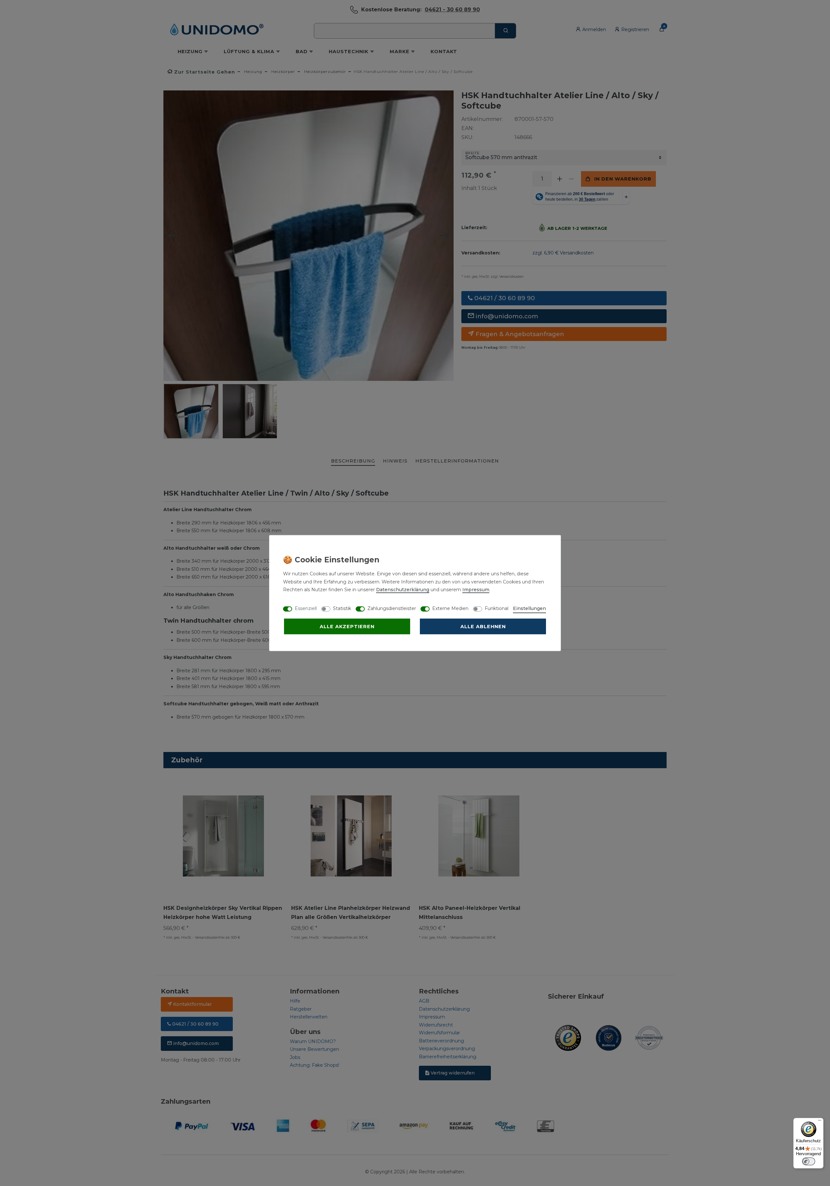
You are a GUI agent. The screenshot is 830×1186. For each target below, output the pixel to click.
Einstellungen (529, 608)
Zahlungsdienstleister (391, 608)
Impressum (475, 590)
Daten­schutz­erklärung (402, 590)
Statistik (342, 608)
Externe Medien (450, 608)
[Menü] (820, 1122)
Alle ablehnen (483, 626)
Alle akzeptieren (347, 626)
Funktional (496, 608)
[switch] (808, 1161)
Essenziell (306, 608)
